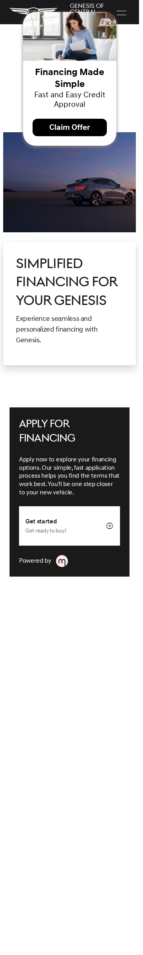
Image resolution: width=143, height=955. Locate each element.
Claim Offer (69, 127)
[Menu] (121, 12)
